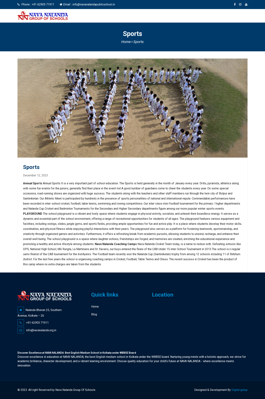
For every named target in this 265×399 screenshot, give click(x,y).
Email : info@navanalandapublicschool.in (89, 4)
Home (126, 42)
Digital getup (239, 390)
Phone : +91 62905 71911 (37, 4)
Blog (94, 314)
